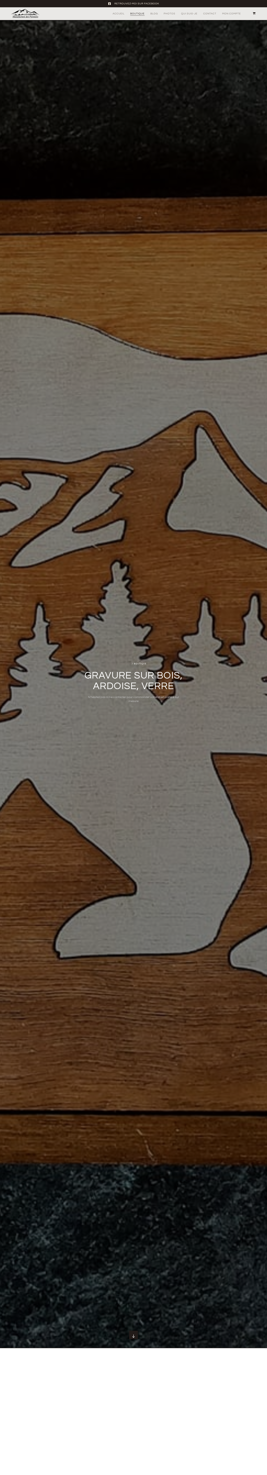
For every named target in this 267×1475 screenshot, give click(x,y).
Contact (209, 13)
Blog (154, 13)
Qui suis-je (189, 13)
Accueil (118, 13)
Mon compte (231, 13)
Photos (169, 13)
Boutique (137, 13)
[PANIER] (252, 13)
